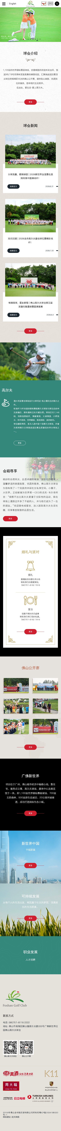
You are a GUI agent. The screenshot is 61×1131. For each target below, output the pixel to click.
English (12, 3)
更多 (30, 102)
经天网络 (15, 1117)
